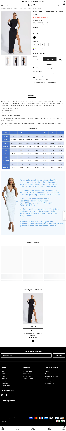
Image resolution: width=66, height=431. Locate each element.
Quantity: (35, 56)
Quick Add (33, 326)
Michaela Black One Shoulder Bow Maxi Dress (33, 334)
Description (32, 95)
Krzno (40, 20)
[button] (1, 61)
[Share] (63, 59)
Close (64, 1)
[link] (11, 278)
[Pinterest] (2, 395)
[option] (16, 33)
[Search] (7, 5)
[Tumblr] (6, 395)
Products (9, 8)
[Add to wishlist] (60, 59)
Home (3, 8)
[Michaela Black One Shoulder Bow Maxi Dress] (33, 308)
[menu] (2, 5)
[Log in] (59, 5)
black (33, 341)
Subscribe (59, 355)
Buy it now (49, 64)
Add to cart (49, 59)
